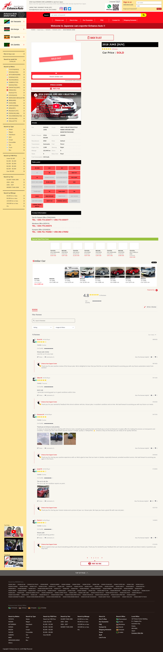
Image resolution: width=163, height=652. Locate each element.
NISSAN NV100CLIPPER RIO (102, 594)
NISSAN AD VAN (22, 584)
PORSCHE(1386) (14, 113)
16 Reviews (114, 49)
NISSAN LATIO (136, 590)
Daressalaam (123, 619)
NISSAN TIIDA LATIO (127, 596)
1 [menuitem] (91, 558)
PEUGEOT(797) (13, 111)
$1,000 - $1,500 (11, 161)
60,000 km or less (12, 196)
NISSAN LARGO (89, 586)
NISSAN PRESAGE (84, 588)
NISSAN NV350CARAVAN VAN (54, 596)
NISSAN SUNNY (62, 590)
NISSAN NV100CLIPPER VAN (118, 594)
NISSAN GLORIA (43, 586)
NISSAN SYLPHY (146, 590)
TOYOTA (11, 619)
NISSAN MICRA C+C (44, 594)
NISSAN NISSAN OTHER (57, 594)
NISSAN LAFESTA (78, 586)
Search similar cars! (56, 76)
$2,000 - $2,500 (11, 166)
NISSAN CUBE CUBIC (83, 592)
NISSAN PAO (66, 588)
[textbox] (156, 335)
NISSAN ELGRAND (13, 586)
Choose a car (59, 20)
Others (10, 643)
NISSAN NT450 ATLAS (88, 594)
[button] (40, 357)
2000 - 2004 (10, 182)
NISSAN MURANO (22, 588)
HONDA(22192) (13, 77)
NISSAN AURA (20, 592)
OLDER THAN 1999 (12, 179)
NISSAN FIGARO (24, 586)
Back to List (95, 37)
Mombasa (122, 624)
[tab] (150, 307)
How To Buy (103, 619)
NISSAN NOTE (32, 588)
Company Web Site (137, 633)
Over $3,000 (10, 171)
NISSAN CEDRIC (76, 584)
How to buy (73, 20)
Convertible (12, 142)
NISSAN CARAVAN (66, 584)
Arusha (121, 621)
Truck (10, 147)
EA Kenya (24, 607)
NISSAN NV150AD (131, 594)
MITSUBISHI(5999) (14, 74)
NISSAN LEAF (34, 594)
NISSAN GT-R (52, 586)
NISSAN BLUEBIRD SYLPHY (33, 592)
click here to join (128, 4)
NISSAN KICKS (25, 594)
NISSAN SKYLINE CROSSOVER (89, 596)
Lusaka (121, 632)
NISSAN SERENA (22, 590)
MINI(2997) (12, 108)
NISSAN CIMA (96, 584)
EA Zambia (43, 607)
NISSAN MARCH (130, 586)
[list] (97, 439)
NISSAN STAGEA (52, 590)
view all (154, 262)
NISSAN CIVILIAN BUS (106, 584)
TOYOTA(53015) (14, 69)
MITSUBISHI (12, 624)
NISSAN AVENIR (44, 584)
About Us (102, 616)
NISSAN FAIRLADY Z (137, 592)
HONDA (10, 627)
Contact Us (116, 20)
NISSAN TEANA (71, 590)
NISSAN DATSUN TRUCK (112, 592)
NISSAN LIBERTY (120, 586)
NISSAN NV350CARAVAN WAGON (71, 596)
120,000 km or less (12, 201)
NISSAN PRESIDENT (96, 588)
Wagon (11, 132)
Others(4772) (13, 121)
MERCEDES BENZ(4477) (16, 98)
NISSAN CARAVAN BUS (47, 592)
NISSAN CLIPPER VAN (119, 584)
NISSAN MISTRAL (140, 586)
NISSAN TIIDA (92, 590)
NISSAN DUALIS (140, 584)
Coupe (11, 139)
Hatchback (12, 134)
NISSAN (10, 621)
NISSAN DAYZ (11, 592)
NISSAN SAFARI (12, 590)
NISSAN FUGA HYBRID (14, 594)
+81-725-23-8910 (51, 9)
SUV (10, 137)
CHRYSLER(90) (13, 105)
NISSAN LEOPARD (109, 586)
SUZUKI (10, 632)
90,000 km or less (12, 198)
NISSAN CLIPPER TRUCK (61, 592)
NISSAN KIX (69, 586)
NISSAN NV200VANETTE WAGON (16, 596)
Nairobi (121, 627)
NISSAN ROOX (138, 588)
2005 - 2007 (10, 185)
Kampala (121, 629)
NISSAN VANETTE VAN (103, 590)
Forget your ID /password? (130, 9)
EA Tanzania (14, 607)
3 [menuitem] (95, 558)
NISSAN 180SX (12, 584)
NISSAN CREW (73, 592)
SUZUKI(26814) (13, 80)
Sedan (11, 129)
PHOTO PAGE (56, 88)
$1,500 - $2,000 (11, 163)
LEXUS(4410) (13, 95)
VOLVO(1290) (13, 118)
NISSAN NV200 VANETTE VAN (45, 588)
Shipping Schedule (130, 20)
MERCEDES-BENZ (14, 640)
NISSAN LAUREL (99, 586)
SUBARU (11, 635)
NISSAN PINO (74, 588)
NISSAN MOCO (12, 588)
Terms (101, 632)
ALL (8, 206)
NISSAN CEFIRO (87, 584)
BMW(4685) (12, 100)
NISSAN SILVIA (32, 590)
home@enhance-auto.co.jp (37, 9)
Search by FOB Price (49, 619)
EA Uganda (33, 607)
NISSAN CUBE (130, 584)
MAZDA (10, 629)
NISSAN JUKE (61, 586)
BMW (10, 637)
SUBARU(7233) (13, 82)
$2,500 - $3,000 (11, 168)
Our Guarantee (88, 20)
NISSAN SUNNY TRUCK (104, 596)
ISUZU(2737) (13, 92)
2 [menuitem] (93, 558)
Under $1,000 (11, 158)
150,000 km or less (12, 203)
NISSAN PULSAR (118, 588)
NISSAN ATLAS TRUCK (33, 584)
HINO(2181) (12, 90)
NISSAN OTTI (57, 588)
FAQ (101, 20)
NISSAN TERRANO (82, 590)
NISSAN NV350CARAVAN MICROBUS (36, 596)
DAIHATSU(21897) (14, 87)
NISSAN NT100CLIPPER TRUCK (73, 594)
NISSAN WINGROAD (115, 590)
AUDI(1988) (12, 103)
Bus (10, 150)
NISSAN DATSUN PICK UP (97, 592)
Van (10, 145)
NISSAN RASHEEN (128, 588)
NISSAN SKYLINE (42, 590)
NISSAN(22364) (13, 72)
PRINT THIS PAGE (95, 563)
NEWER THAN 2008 (13, 187)
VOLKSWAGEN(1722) (15, 116)
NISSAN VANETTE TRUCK (140, 596)
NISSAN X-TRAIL (126, 590)
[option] (56, 61)
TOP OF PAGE (80, 573)
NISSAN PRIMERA (107, 588)
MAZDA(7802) (13, 85)
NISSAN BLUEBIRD (55, 584)
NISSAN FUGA (33, 586)
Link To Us (102, 637)
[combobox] (42, 327)
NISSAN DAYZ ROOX (125, 592)
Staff (100, 635)
